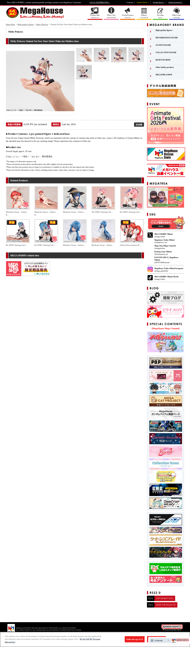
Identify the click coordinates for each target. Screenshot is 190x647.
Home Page (10, 24)
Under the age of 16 (134, 639)
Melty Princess (42, 24)
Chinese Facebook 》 (175, 2)
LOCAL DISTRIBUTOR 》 (100, 2)
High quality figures (26, 24)
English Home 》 (159, 2)
